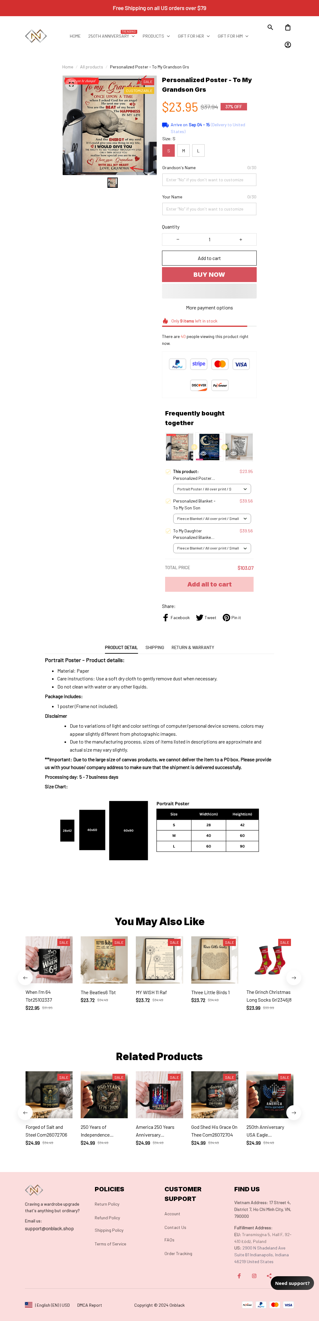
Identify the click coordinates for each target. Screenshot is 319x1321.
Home (67, 66)
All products (91, 66)
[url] (33, 1220)
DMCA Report (89, 1305)
